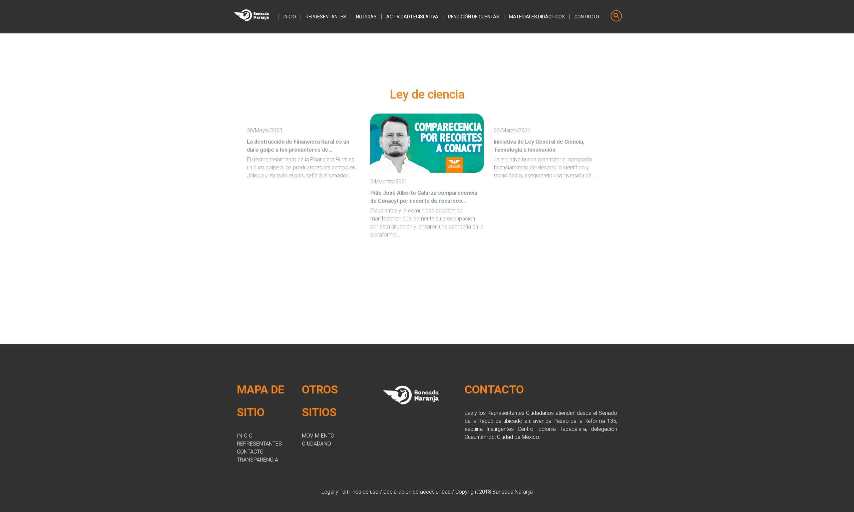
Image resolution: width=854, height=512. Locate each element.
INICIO (290, 16)
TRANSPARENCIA (257, 460)
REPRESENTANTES (326, 16)
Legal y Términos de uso (350, 492)
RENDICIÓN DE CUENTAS (473, 16)
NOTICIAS (366, 16)
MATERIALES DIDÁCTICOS (537, 16)
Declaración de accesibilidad (417, 492)
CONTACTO (586, 16)
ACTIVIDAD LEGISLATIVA (412, 16)
